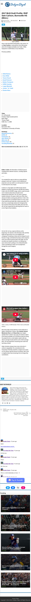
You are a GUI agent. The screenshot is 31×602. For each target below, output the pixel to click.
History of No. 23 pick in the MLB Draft (9, 409)
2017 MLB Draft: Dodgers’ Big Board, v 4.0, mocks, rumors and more (21, 413)
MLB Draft (23, 20)
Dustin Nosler (6, 20)
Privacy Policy (15, 598)
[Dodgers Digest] (15, 4)
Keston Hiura (6, 90)
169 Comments (7, 21)
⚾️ (15, 480)
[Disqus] (15, 458)
